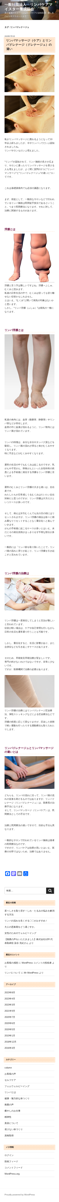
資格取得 (9, 1135)
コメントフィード (14, 1167)
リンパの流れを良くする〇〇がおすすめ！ (26, 920)
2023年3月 (10, 1004)
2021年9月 (10, 1011)
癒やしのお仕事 (12, 1110)
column (8, 1067)
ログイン (9, 1155)
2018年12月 (10, 1041)
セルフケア (10, 1080)
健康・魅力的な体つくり (17, 1098)
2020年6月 (10, 1023)
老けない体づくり (14, 1129)
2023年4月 (10, 998)
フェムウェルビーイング (17, 1086)
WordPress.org (12, 1173)
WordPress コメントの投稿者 (37, 962)
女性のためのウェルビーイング (20, 933)
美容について (11, 1123)
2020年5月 (10, 1029)
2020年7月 (10, 1017)
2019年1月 (10, 1035)
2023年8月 (10, 992)
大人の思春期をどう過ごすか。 (20, 927)
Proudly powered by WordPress (20, 1194)
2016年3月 (10, 1048)
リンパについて (12, 972)
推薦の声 (9, 1104)
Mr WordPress (31, 972)
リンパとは (10, 1092)
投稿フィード (11, 1161)
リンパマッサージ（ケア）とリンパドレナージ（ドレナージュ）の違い (29, 44)
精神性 (8, 1117)
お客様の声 (10, 1074)
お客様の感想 (11, 962)
